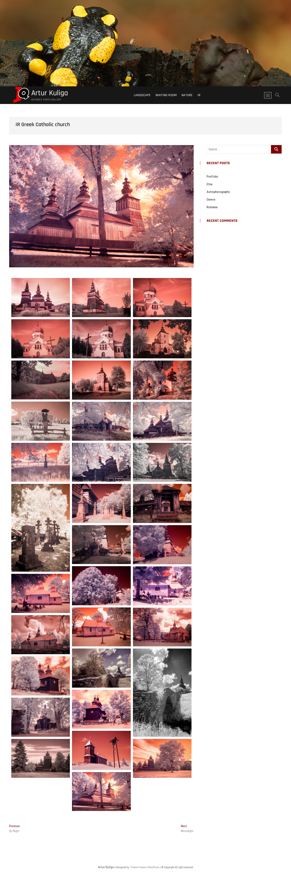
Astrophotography (218, 192)
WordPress (154, 867)
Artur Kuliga (49, 93)
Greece (211, 199)
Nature (187, 95)
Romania (212, 207)
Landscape (142, 95)
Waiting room (166, 95)
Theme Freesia (138, 867)
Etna (209, 184)
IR (198, 95)
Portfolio (212, 176)
